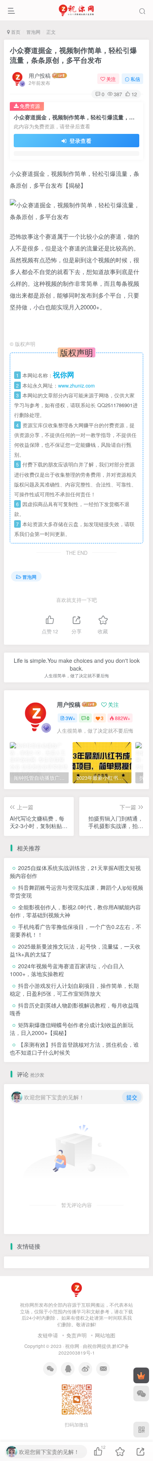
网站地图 (105, 1335)
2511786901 (119, 405)
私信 (135, 78)
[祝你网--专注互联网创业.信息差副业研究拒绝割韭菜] (76, 1289)
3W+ (70, 718)
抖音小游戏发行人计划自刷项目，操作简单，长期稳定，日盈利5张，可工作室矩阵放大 (74, 989)
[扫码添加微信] (141, 1393)
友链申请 (48, 1335)
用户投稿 (40, 75)
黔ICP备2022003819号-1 (93, 1349)
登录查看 (79, 140)
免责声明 (76, 1335)
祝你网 (72, 1346)
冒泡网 (33, 31)
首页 (15, 31)
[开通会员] (141, 1375)
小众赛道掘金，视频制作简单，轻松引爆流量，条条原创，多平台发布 (73, 55)
